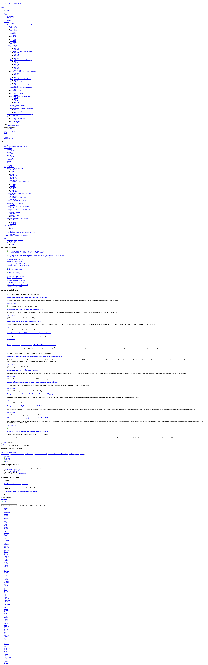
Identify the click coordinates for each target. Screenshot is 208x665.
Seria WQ (16, 106)
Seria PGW (17, 55)
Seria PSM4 (17, 68)
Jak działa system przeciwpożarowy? (16, 484)
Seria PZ (16, 80)
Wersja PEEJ (13, 29)
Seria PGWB (17, 57)
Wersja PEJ (13, 33)
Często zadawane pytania (13, 125)
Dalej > (4, 442)
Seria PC (16, 86)
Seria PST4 (13, 41)
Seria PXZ (16, 77)
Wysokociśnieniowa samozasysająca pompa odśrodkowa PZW (28, 418)
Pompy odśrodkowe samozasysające (19, 76)
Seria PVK (13, 36)
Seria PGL (16, 52)
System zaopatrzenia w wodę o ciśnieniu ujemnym (20, 114)
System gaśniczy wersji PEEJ (14, 269)
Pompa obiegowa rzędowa (17, 90)
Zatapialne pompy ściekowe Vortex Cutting (21, 108)
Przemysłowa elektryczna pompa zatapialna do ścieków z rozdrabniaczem (31, 345)
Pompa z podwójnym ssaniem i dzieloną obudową (23, 71)
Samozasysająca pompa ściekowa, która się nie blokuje (24, 111)
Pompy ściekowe (11, 103)
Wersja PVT (13, 44)
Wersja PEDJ (13, 27)
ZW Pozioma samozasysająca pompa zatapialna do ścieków (27, 297)
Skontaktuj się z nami (9, 131)
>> (6, 442)
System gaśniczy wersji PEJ (14, 273)
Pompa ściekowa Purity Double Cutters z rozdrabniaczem (26, 406)
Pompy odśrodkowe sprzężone (18, 46)
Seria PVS (16, 99)
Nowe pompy (10, 23)
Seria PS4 (16, 64)
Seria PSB (16, 63)
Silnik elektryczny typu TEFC (18, 118)
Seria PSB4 (17, 65)
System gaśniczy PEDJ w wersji (15, 282)
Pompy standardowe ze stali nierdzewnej (20, 79)
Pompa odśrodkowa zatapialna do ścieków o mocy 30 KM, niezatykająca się (32, 382)
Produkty (6, 22)
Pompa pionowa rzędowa (16, 93)
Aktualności (10, 128)
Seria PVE (16, 102)
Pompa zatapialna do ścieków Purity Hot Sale (22, 370)
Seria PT (16, 95)
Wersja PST (13, 39)
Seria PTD (16, 92)
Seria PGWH (17, 58)
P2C (15, 89)
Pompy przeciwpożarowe (77, 454)
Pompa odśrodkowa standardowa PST (17, 286)
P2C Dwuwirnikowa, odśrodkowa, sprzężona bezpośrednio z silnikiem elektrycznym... (29, 257)
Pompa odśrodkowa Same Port (18, 82)
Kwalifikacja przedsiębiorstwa (15, 19)
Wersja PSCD (14, 35)
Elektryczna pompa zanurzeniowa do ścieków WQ (24, 321)
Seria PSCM (17, 74)
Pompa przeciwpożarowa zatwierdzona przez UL (19, 25)
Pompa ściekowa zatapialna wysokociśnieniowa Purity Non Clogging (30, 394)
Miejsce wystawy (11, 17)
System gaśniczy (11, 26)
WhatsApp (7, 501)
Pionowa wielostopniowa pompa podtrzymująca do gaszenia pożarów (25, 252)
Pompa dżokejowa (66, 454)
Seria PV (16, 98)
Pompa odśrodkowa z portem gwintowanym (21, 84)
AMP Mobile (12, 452)
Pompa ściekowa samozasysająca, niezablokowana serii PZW (27, 431)
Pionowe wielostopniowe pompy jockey (20, 96)
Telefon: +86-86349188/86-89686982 (13, 2)
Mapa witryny (4, 452)
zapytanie (9, 303)
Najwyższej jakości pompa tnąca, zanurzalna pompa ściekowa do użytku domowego (35, 356)
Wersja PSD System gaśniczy (14, 261)
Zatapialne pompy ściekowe (17, 105)
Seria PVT (16, 101)
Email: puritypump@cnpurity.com (12, 3)
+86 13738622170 (21, 473)
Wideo (8, 130)
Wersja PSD (13, 30)
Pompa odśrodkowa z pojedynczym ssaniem (21, 51)
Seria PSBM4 (17, 70)
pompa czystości (5, 454)
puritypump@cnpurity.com (15, 471)
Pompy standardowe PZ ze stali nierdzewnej (18, 265)
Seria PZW (16, 112)
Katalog (9, 20)
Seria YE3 (16, 119)
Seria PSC (16, 73)
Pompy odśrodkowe (12, 45)
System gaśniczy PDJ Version (14, 278)
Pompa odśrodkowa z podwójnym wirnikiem (22, 87)
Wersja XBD (13, 38)
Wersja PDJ (13, 32)
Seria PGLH (17, 54)
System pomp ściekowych (40, 454)
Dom (5, 13)
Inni (8, 117)
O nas (5, 14)
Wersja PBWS (14, 115)
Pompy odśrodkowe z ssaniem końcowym (21, 60)
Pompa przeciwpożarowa (54, 454)
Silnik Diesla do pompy (16, 121)
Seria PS (16, 61)
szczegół (14, 303)
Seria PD (16, 122)
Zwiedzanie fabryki (12, 16)
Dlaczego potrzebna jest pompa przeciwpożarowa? (21, 491)
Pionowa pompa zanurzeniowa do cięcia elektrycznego (25, 309)
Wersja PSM (13, 42)
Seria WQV (17, 109)
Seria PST (16, 48)
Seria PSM (16, 67)
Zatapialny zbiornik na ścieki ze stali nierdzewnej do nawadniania (29, 333)
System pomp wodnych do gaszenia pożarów (21, 454)
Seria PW (16, 83)
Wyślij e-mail (4, 499)
